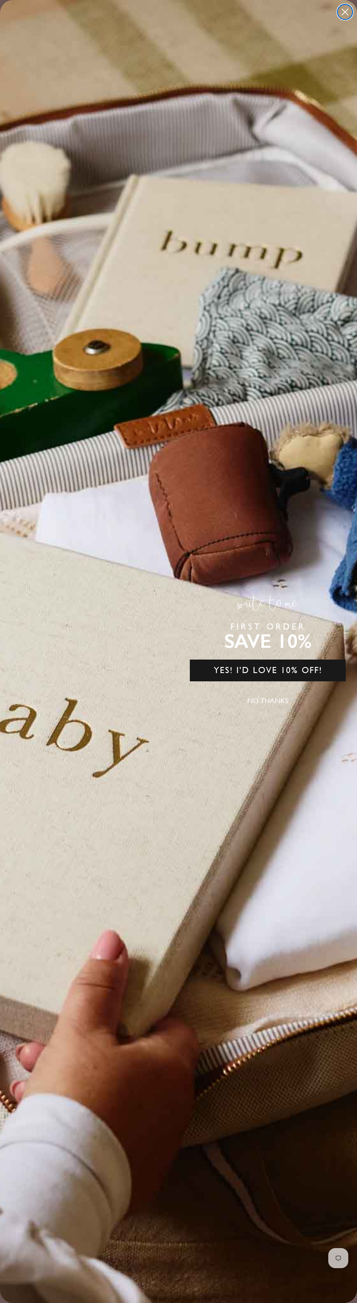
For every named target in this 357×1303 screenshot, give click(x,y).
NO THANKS (267, 701)
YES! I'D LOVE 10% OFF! (268, 670)
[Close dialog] (345, 12)
